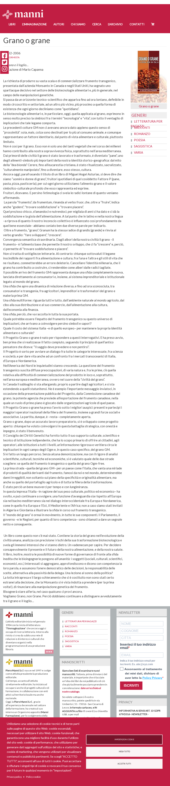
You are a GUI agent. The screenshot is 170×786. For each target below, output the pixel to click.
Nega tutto (124, 752)
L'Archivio (115, 24)
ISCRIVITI (131, 685)
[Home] (24, 10)
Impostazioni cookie (124, 740)
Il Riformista (11, 57)
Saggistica (143, 146)
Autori (58, 24)
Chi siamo (78, 24)
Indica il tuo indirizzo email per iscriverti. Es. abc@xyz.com (137, 662)
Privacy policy (14, 776)
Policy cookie (33, 776)
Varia (138, 152)
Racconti (142, 127)
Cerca (96, 24)
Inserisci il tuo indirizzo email (138, 646)
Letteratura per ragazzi (81, 621)
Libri (12, 24)
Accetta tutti (124, 764)
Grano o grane (149, 106)
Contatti (137, 24)
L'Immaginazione (34, 24)
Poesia (139, 140)
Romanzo (142, 134)
